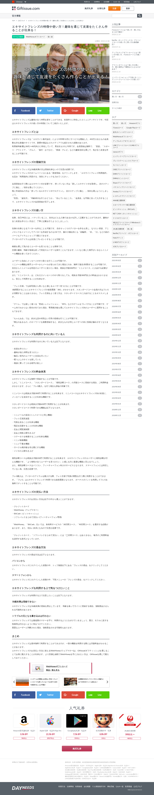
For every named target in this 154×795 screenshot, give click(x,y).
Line (99, 110)
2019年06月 (126, 375)
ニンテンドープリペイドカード (125, 156)
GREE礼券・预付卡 (86, 774)
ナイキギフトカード (120, 218)
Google (75, 110)
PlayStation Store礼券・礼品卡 (107, 772)
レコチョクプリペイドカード (124, 196)
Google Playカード (133, 128)
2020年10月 (126, 289)
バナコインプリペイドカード (124, 187)
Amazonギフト (134, 123)
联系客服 (127, 2)
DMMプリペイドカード (122, 174)
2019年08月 (126, 364)
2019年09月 (126, 358)
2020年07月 (126, 306)
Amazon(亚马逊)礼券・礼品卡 (74, 765)
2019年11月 (126, 346)
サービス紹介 (18, 37)
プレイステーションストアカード (125, 161)
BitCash (122, 774)
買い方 (115, 123)
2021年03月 (126, 260)
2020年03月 (126, 329)
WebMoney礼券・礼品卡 (73, 772)
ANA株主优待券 (70, 770)
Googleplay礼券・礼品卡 (90, 768)
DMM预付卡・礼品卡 (101, 774)
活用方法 (126, 102)
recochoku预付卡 (131, 774)
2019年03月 (126, 392)
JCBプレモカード (119, 246)
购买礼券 (89, 8)
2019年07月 (126, 369)
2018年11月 (126, 415)
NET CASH (131, 768)
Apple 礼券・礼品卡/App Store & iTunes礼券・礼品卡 (112, 765)
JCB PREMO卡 (133, 776)
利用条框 (78, 786)
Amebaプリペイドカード (122, 191)
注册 (114, 8)
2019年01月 (126, 404)
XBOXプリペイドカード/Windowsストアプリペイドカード (127, 223)
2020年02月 (126, 335)
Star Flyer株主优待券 (94, 770)
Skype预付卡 (94, 776)
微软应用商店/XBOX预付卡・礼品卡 (76, 776)
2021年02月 (126, 266)
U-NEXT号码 (129, 770)
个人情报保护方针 (99, 786)
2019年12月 (126, 341)
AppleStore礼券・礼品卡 (73, 768)
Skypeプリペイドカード (122, 183)
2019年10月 (126, 352)
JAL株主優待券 (118, 229)
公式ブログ (137, 2)
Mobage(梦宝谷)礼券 (72, 774)
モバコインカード (119, 165)
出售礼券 (101, 8)
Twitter (50, 110)
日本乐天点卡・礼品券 (89, 778)
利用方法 (87, 2)
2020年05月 (126, 318)
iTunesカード (118, 128)
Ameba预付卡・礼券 (119, 776)
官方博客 (16, 15)
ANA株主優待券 (119, 200)
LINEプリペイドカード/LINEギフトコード (126, 146)
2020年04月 (126, 323)
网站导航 (110, 786)
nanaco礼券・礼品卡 (119, 768)
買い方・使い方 (126, 97)
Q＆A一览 (116, 2)
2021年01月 (126, 272)
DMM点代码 (114, 774)
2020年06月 (126, 312)
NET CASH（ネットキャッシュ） (125, 214)
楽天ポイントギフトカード (123, 132)
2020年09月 (126, 295)
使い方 (123, 123)
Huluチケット (118, 238)
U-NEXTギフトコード (121, 242)
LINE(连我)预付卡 (105, 768)
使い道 (50, 37)
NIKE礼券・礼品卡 (125, 772)
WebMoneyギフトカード (35, 37)
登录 (128, 8)
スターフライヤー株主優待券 (124, 205)
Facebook (25, 110)
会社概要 (106, 2)
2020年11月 (126, 283)
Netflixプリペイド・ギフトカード (125, 233)
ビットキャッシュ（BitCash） (124, 209)
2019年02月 (126, 398)
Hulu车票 (120, 770)
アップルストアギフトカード (124, 141)
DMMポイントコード (121, 178)
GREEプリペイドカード (122, 169)
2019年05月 (126, 381)
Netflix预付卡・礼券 (109, 770)
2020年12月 (126, 278)
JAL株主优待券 (81, 770)
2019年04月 (126, 387)
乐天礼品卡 (89, 765)
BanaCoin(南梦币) (106, 776)
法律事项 (97, 2)
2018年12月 (126, 410)
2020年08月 (126, 301)
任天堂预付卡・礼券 (89, 772)
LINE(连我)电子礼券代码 (72, 778)
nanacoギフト (118, 152)
